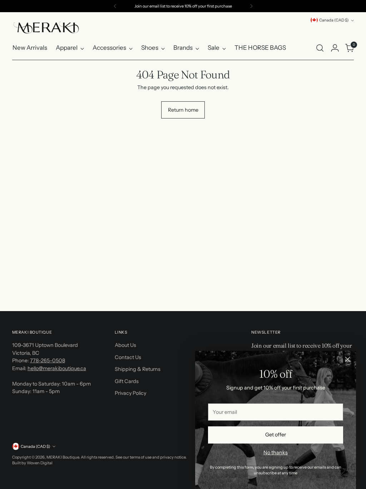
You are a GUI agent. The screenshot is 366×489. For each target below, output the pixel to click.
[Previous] (115, 6)
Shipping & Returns (137, 369)
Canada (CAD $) (334, 20)
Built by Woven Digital (32, 462)
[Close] (347, 359)
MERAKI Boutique (62, 457)
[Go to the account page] (335, 48)
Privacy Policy (130, 393)
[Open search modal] (320, 48)
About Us (125, 345)
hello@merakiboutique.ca (57, 368)
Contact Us (128, 357)
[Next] (251, 6)
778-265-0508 (47, 360)
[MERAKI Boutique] (46, 27)
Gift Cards (127, 381)
